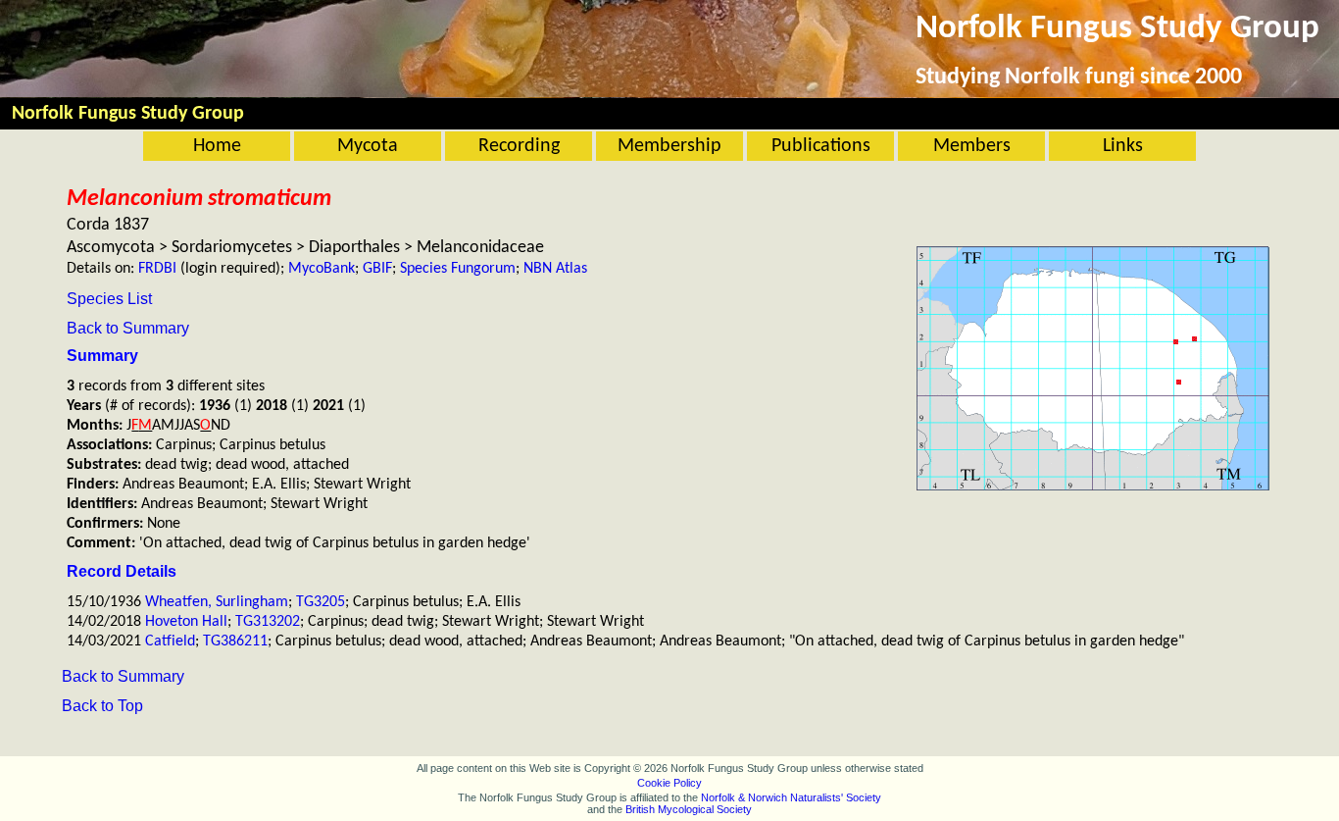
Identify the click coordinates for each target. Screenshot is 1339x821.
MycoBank (321, 269)
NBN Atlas (555, 269)
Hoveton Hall (186, 622)
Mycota (367, 146)
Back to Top (102, 705)
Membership (669, 146)
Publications (820, 146)
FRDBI (157, 269)
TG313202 (267, 622)
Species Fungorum (458, 269)
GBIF (377, 269)
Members (972, 146)
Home (217, 146)
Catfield (170, 641)
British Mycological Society (688, 809)
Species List (109, 298)
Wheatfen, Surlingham (216, 602)
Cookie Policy (669, 783)
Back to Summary (128, 328)
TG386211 (235, 641)
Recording (519, 146)
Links (1123, 146)
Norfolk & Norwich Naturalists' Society (791, 797)
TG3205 (320, 602)
